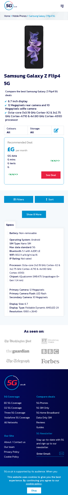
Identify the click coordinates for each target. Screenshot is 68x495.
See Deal (51, 175)
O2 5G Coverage (13, 408)
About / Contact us (14, 442)
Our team (9, 447)
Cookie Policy (11, 457)
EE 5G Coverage (13, 403)
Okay (34, 490)
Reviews (40, 422)
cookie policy (34, 484)
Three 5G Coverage (14, 412)
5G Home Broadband (47, 412)
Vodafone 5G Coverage (17, 417)
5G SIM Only (42, 408)
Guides (40, 427)
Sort (51, 199)
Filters (20, 199)
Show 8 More (34, 214)
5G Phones (42, 403)
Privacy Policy (11, 452)
